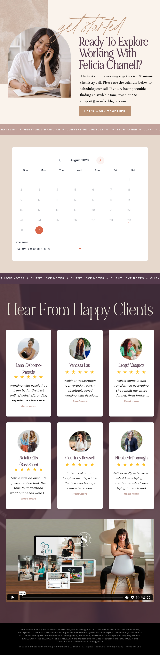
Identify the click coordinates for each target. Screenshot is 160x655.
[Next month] (100, 160)
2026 (85, 160)
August (75, 160)
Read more (28, 406)
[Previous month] (60, 160)
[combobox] (49, 249)
